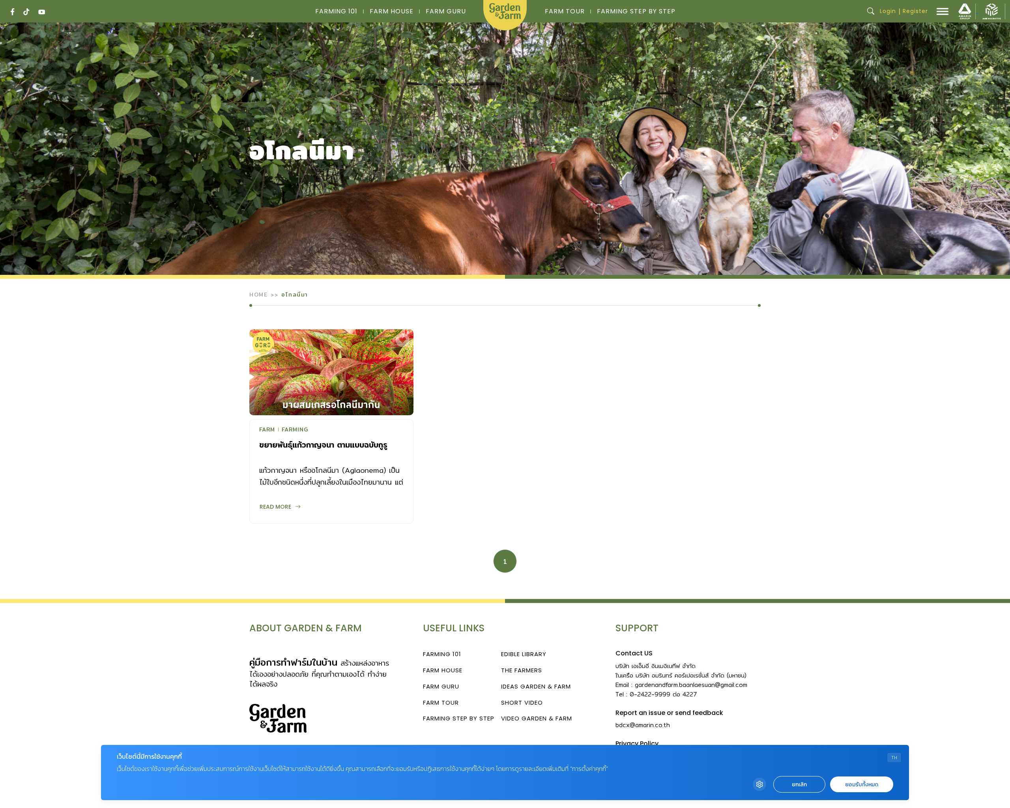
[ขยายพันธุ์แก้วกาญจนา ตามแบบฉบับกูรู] (331, 372)
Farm (267, 430)
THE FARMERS (521, 670)
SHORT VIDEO (522, 702)
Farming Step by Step (636, 11)
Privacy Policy (636, 743)
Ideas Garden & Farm (536, 686)
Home (258, 294)
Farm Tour (565, 11)
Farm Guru (446, 11)
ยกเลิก (799, 784)
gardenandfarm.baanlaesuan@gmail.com (691, 684)
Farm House (391, 11)
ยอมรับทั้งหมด (861, 784)
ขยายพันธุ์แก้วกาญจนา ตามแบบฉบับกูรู (323, 445)
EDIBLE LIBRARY (523, 654)
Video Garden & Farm (536, 718)
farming (295, 430)
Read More (275, 507)
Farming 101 (336, 11)
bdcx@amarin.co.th (642, 725)
